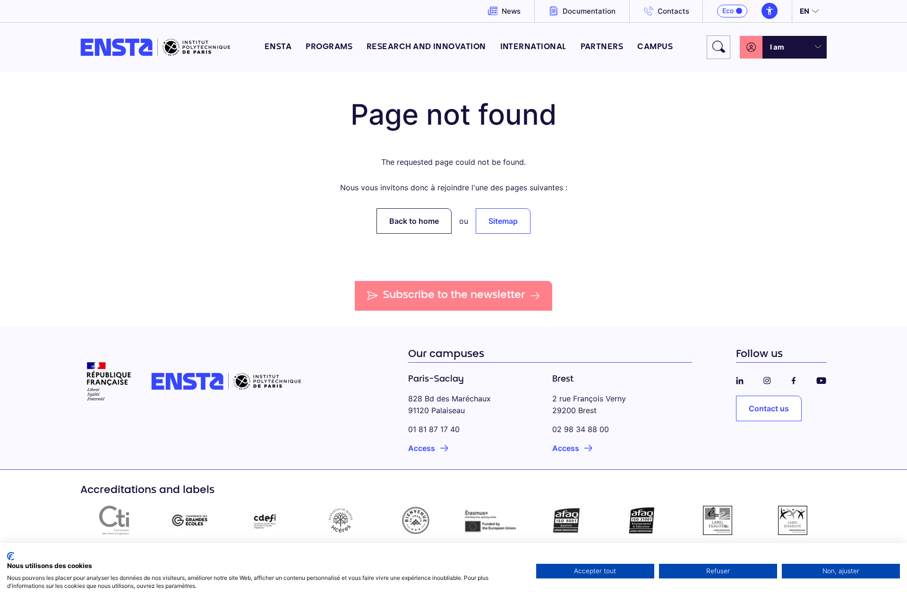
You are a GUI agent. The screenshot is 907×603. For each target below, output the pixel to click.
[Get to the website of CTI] (114, 520)
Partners (602, 47)
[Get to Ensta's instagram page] (767, 379)
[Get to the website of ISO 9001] (567, 520)
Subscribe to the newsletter (454, 295)
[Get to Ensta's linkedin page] (740, 379)
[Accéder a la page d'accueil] (155, 47)
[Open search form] (718, 47)
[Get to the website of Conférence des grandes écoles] (190, 520)
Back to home (414, 221)
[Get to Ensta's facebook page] (793, 379)
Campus (655, 47)
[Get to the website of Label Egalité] (718, 520)
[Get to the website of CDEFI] (265, 520)
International (533, 47)
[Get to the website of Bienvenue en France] (416, 520)
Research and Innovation (426, 47)
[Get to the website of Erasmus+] (491, 520)
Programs (329, 47)
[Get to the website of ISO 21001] (642, 520)
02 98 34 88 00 (580, 429)
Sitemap (503, 221)
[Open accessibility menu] (770, 11)
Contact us (769, 408)
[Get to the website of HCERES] (341, 520)
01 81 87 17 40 (434, 429)
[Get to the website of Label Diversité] (793, 520)
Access (421, 448)
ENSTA (278, 47)
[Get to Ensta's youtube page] (821, 379)
